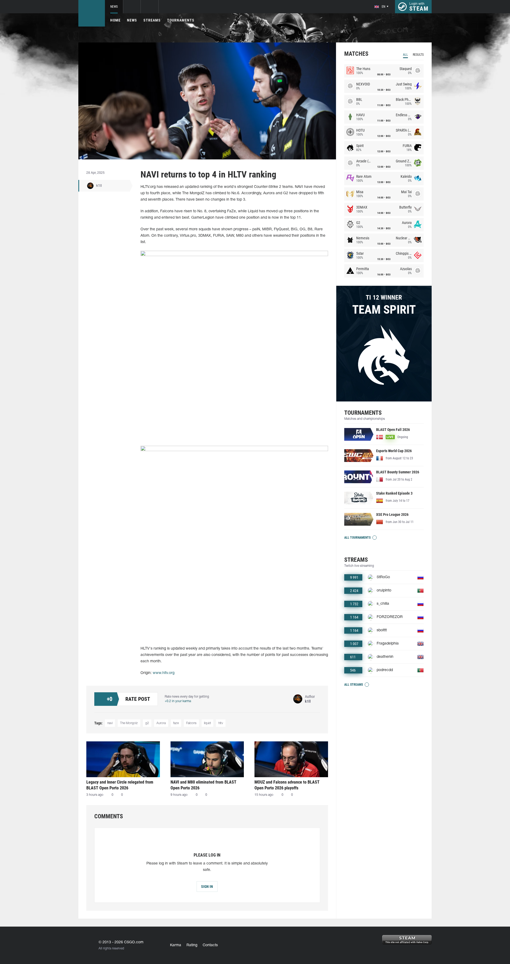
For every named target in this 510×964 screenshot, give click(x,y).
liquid (207, 723)
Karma (175, 945)
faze (176, 723)
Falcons (191, 723)
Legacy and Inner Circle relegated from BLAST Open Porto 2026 (119, 785)
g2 (147, 723)
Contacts (210, 945)
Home (115, 20)
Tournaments (180, 20)
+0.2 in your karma (178, 701)
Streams (152, 20)
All (405, 55)
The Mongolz (129, 723)
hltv (220, 723)
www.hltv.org (164, 673)
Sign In (207, 886)
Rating (191, 945)
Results (418, 55)
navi (110, 723)
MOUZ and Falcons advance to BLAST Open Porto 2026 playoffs (287, 785)
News (114, 6)
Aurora (161, 723)
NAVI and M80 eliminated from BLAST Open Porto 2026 (203, 785)
